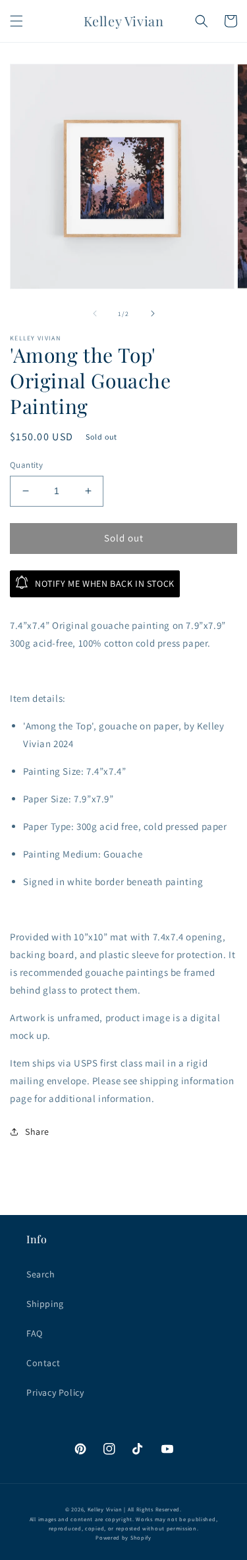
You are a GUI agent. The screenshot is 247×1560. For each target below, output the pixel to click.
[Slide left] (94, 313)
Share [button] (37, 1131)
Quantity (26, 464)
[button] (16, 21)
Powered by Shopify (123, 1537)
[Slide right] (152, 313)
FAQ (34, 1333)
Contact (43, 1363)
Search (40, 1274)
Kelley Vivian (105, 1509)
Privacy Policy (55, 1392)
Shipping (45, 1304)
